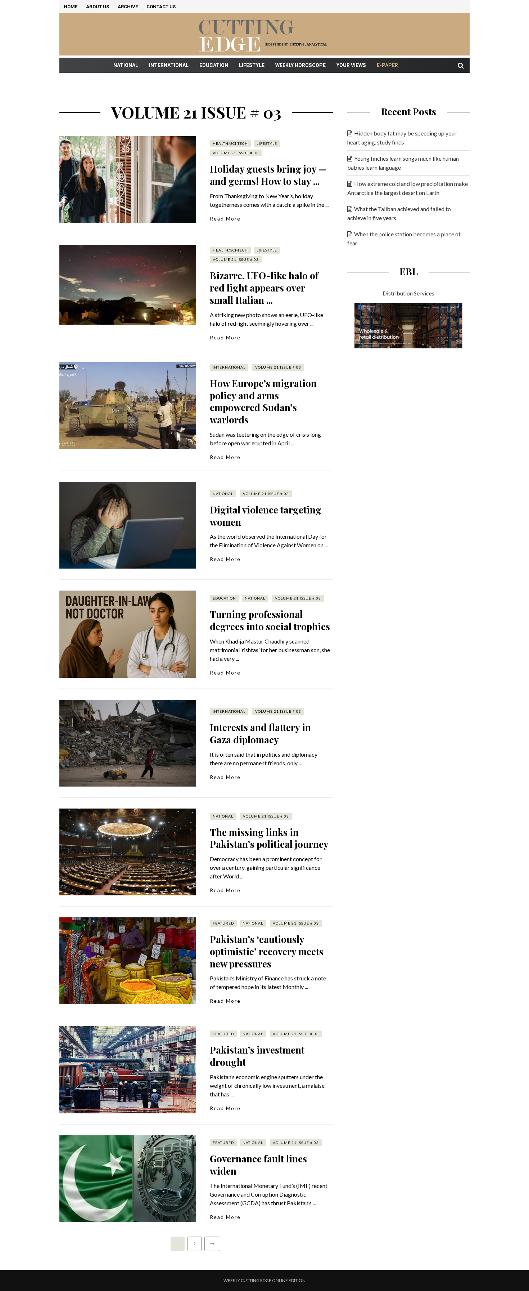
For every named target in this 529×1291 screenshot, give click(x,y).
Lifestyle (251, 65)
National (125, 65)
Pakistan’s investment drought (257, 1055)
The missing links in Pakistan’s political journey (269, 838)
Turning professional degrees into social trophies (270, 620)
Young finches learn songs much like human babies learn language (403, 163)
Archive (128, 6)
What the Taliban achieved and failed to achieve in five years (399, 213)
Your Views (351, 65)
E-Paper (387, 65)
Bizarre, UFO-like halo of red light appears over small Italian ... (264, 287)
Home (70, 6)
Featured (223, 923)
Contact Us (161, 6)
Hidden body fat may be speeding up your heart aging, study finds (402, 138)
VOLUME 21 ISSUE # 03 (236, 153)
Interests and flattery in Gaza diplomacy (260, 733)
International (169, 65)
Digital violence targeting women (265, 515)
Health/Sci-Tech (230, 143)
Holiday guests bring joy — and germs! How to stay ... (268, 175)
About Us (97, 6)
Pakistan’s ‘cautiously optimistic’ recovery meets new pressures (267, 951)
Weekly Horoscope (300, 65)
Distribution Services (408, 293)
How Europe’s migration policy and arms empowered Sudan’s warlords (263, 401)
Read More (225, 218)
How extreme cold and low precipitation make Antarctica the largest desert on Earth (407, 188)
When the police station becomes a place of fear (404, 238)
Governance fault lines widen (258, 1164)
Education (213, 65)
